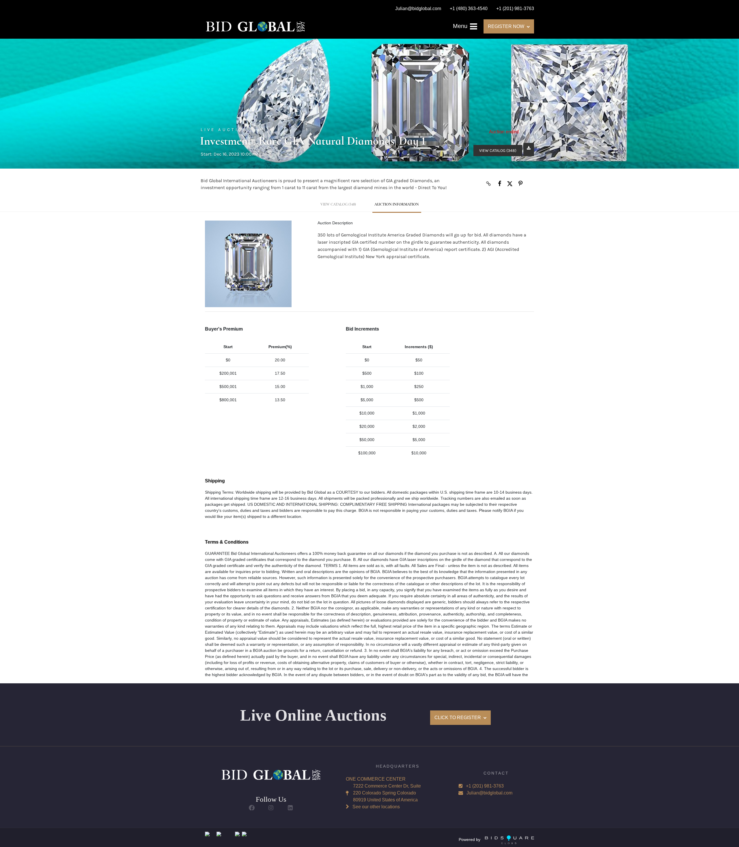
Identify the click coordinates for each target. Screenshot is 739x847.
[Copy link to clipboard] (488, 183)
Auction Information (396, 204)
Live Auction (224, 129)
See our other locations (376, 806)
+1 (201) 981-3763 (485, 785)
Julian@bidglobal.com (489, 792)
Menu (461, 26)
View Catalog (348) (497, 150)
